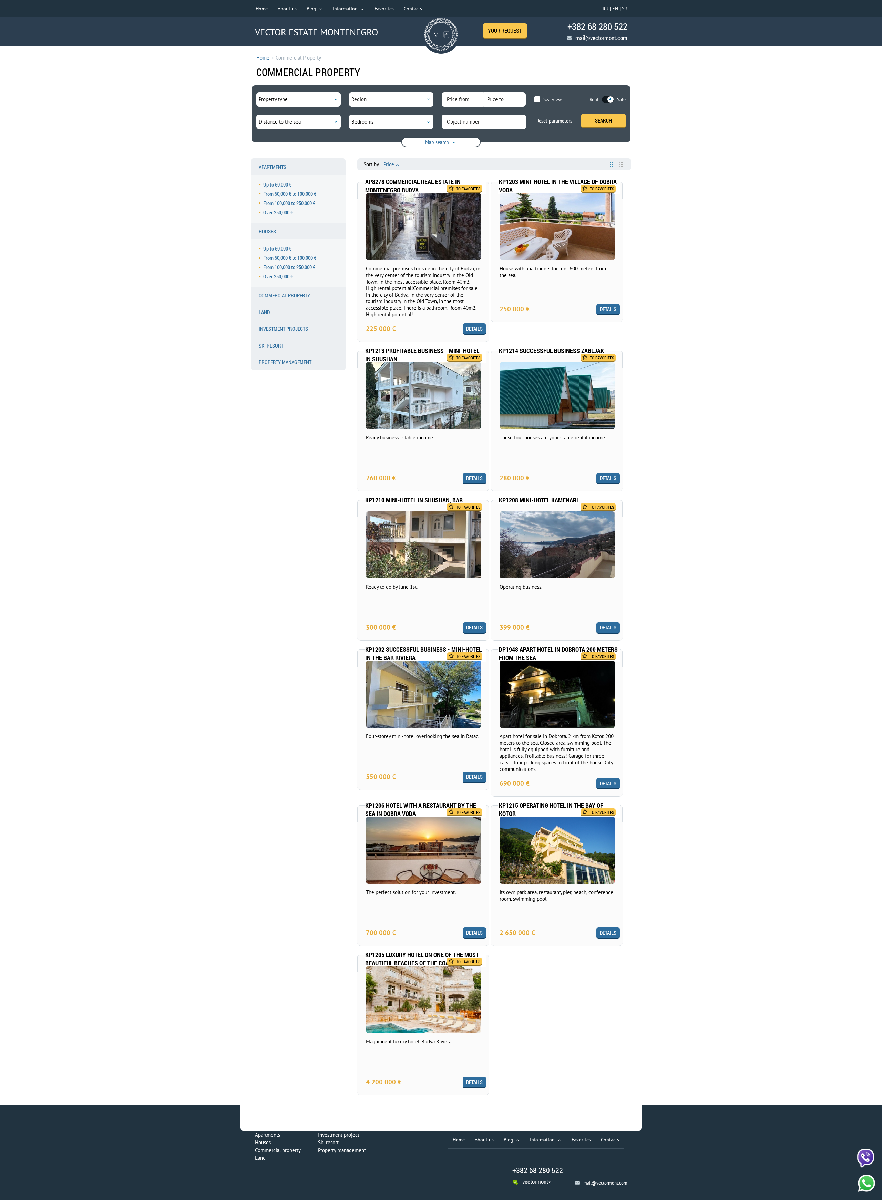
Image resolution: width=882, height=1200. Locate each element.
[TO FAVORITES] (427, 196)
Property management (342, 1150)
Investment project (338, 1135)
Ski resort (328, 1142)
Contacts (413, 9)
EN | (616, 9)
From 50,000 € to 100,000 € (289, 193)
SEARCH (603, 120)
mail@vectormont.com (601, 38)
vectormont (536, 1182)
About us (287, 9)
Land (260, 1158)
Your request (505, 30)
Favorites (384, 9)
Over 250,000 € (278, 212)
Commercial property (278, 1150)
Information (346, 9)
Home (262, 9)
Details (474, 328)
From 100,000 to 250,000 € (289, 203)
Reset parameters (554, 121)
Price (388, 164)
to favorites (468, 188)
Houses (263, 1142)
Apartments (267, 1135)
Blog (312, 9)
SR (624, 9)
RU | (607, 9)
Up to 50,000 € (277, 184)
